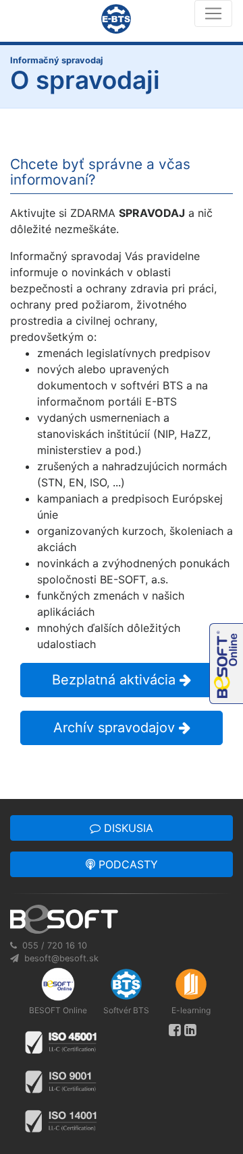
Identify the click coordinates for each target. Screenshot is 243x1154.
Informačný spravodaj (56, 60)
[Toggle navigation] (213, 13)
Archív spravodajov (116, 727)
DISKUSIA (127, 828)
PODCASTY (126, 864)
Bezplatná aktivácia (116, 680)
